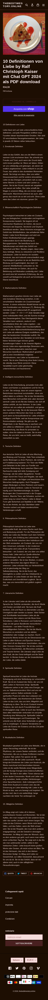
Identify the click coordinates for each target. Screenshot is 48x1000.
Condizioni (9, 919)
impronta (9, 905)
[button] (26, 981)
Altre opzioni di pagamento (24, 115)
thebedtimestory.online (13, 5)
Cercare (8, 898)
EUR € (30, 960)
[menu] (43, 5)
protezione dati (11, 912)
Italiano (16, 960)
